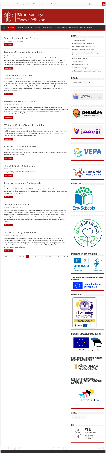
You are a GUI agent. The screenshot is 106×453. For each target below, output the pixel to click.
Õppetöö (19, 27)
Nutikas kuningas (20, 4)
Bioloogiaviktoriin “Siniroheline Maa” (21, 146)
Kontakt (89, 27)
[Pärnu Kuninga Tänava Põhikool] (53, 15)
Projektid (37, 27)
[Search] (103, 4)
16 (35, 257)
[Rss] (90, 4)
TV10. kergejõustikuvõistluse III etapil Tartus (25, 125)
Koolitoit (82, 27)
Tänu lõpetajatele (77, 61)
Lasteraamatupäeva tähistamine (19, 101)
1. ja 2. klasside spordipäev (80, 68)
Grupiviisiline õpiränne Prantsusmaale (22, 183)
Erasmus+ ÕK (31, 4)
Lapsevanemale (61, 27)
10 (13, 257)
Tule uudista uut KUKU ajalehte (19, 166)
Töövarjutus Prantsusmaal (16, 204)
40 (50, 257)
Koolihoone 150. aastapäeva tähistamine (84, 50)
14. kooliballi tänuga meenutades (20, 232)
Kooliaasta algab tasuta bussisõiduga (83, 43)
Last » (58, 257)
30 (46, 257)
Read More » (8, 44)
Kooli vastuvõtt (73, 27)
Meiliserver (10, 4)
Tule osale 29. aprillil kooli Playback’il (22, 38)
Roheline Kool (41, 4)
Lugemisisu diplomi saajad (80, 64)
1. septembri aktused (78, 40)
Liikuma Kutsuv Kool (52, 4)
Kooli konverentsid (48, 27)
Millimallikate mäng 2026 (79, 58)
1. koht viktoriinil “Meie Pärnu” (18, 75)
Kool (11, 27)
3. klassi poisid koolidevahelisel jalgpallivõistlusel (86, 71)
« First (5, 257)
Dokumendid (29, 27)
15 (31, 257)
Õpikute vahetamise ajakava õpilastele (83, 46)
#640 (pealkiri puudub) (4, 27)
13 (24, 257)
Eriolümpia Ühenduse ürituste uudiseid (23, 52)
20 (42, 257)
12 (20, 257)
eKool (3, 4)
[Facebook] (91, 4)
